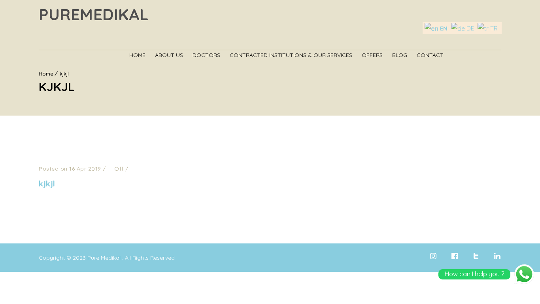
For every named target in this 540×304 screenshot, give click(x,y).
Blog (399, 55)
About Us (169, 55)
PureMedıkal (94, 14)
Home (137, 55)
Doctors (206, 55)
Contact (430, 55)
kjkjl (47, 183)
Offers (372, 55)
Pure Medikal (104, 257)
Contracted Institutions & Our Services (291, 55)
